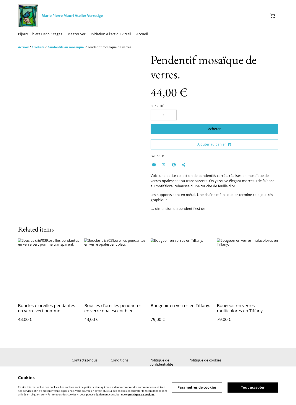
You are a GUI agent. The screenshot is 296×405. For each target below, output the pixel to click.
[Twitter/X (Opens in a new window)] (164, 164)
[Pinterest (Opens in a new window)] (174, 164)
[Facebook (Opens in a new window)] (154, 164)
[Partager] (184, 164)
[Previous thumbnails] (23, 192)
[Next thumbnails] (140, 192)
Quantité (157, 106)
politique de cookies (141, 394)
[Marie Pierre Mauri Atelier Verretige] (28, 15)
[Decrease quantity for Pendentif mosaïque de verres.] (155, 115)
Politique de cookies (205, 360)
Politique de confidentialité (161, 362)
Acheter (214, 128)
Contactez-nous (85, 360)
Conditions (119, 360)
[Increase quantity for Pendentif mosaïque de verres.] (172, 115)
